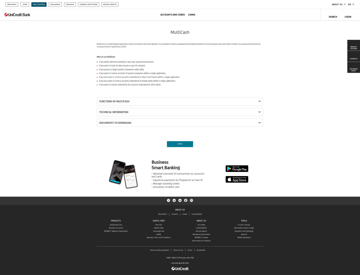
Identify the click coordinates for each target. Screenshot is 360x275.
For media (201, 225)
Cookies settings (244, 225)
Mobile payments (244, 237)
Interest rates (159, 228)
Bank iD (244, 234)
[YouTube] (174, 200)
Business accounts (116, 228)
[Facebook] (186, 200)
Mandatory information (201, 234)
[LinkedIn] (180, 200)
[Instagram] (192, 200)
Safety (158, 234)
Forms (189, 250)
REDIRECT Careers (201, 237)
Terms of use (178, 250)
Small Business (39, 4)
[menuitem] (353, 45)
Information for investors (201, 241)
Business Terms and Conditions (159, 237)
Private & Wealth (110, 4)
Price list (158, 225)
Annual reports (201, 231)
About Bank (162, 214)
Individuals (11, 4)
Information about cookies (244, 228)
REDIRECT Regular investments (116, 231)
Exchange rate (158, 231)
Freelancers (55, 4)
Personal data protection (159, 250)
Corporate (70, 4)
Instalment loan (116, 225)
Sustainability (197, 214)
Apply (180, 144)
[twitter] (168, 200)
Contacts (174, 214)
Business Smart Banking (244, 231)
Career (184, 214)
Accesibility (201, 250)
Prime (25, 4)
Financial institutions (88, 4)
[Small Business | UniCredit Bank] (17, 14)
